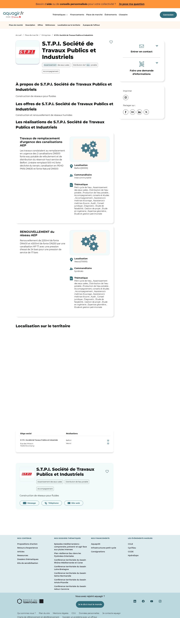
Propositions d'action (27, 544)
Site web (75, 503)
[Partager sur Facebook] (125, 112)
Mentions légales (60, 613)
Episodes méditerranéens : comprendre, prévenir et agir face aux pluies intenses (70, 547)
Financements (77, 14)
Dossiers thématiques (27, 559)
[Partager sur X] (146, 112)
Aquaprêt (95, 544)
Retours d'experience (27, 548)
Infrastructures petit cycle (103, 548)
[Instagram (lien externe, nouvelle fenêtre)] (160, 601)
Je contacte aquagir (111, 613)
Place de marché (94, 14)
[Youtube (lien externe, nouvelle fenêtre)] (151, 601)
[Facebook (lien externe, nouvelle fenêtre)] (143, 601)
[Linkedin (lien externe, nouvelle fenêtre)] (134, 601)
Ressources (22, 555)
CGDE (130, 551)
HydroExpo (133, 555)
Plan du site (44, 613)
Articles (20, 551)
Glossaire (123, 14)
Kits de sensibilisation (27, 563)
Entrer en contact (141, 51)
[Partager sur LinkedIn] (139, 112)
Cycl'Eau (132, 548)
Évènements (111, 14)
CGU (74, 613)
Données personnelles (89, 613)
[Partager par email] (132, 112)
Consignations (98, 551)
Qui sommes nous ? (26, 613)
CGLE (130, 544)
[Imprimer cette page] (125, 97)
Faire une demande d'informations (142, 72)
